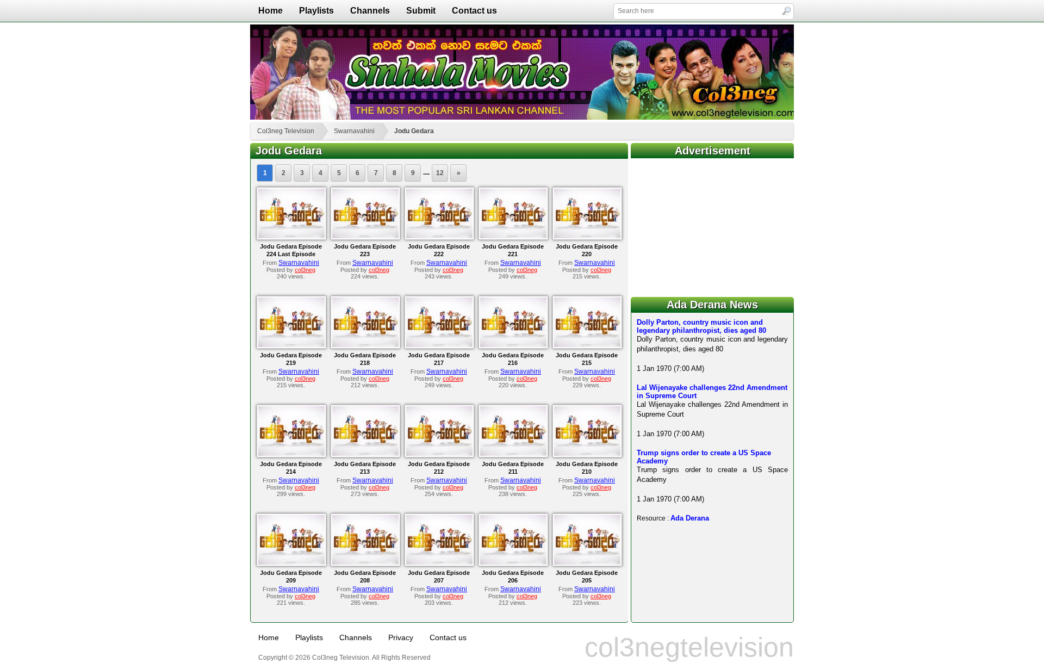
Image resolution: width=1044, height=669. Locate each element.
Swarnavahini (354, 131)
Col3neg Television (285, 131)
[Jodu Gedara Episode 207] (439, 562)
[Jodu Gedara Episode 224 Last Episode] (291, 236)
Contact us (474, 10)
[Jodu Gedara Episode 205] (587, 562)
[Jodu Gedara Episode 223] (365, 236)
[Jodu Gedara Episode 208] (365, 562)
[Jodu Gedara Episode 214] (291, 453)
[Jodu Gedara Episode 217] (439, 345)
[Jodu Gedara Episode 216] (513, 345)
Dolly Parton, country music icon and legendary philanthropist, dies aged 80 (701, 326)
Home (270, 10)
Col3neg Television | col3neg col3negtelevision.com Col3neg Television (522, 72)
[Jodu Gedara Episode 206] (513, 562)
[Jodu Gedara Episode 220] (587, 236)
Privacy (400, 637)
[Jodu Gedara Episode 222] (439, 236)
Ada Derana (689, 518)
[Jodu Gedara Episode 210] (587, 453)
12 (440, 173)
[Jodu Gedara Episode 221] (513, 236)
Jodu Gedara (414, 131)
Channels (370, 10)
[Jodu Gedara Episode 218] (365, 345)
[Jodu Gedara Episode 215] (587, 345)
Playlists (316, 10)
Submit (421, 10)
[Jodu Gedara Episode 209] (291, 562)
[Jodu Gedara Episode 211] (513, 453)
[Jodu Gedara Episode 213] (365, 453)
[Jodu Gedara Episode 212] (439, 453)
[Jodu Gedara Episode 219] (291, 345)
